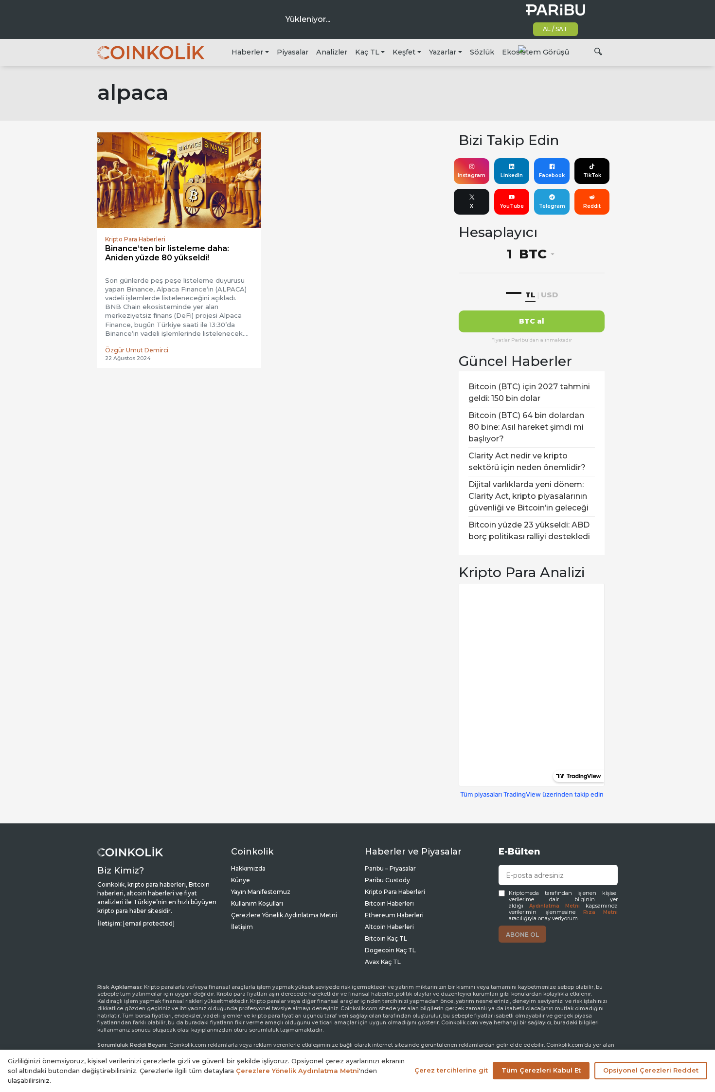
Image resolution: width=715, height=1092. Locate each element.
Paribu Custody (387, 880)
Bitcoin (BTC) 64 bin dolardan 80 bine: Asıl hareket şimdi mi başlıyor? (526, 427)
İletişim (242, 926)
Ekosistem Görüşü (535, 52)
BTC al (531, 321)
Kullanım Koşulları (257, 903)
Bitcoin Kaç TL (386, 938)
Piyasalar (292, 52)
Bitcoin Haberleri (389, 903)
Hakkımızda (248, 868)
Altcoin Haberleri (389, 926)
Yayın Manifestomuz (260, 891)
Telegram (552, 206)
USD (549, 294)
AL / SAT (555, 29)
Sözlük (482, 52)
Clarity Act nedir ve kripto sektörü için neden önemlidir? (527, 461)
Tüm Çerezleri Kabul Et (541, 1070)
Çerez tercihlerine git (451, 1070)
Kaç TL (367, 52)
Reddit (592, 206)
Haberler (247, 52)
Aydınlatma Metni (554, 906)
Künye (240, 880)
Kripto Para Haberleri (395, 891)
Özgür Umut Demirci (136, 350)
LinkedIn (511, 175)
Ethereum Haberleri (394, 915)
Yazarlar (442, 52)
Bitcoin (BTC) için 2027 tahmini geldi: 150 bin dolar (529, 392)
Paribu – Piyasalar (390, 868)
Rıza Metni (600, 912)
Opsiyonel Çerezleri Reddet (650, 1070)
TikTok (592, 175)
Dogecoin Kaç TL (390, 950)
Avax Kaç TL (383, 961)
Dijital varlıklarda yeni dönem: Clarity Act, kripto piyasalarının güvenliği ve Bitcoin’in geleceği (528, 496)
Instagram (471, 175)
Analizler (331, 52)
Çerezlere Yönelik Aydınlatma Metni (284, 915)
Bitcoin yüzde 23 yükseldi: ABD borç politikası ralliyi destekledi (529, 530)
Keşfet (404, 52)
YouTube (512, 206)
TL (530, 294)
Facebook (552, 175)
